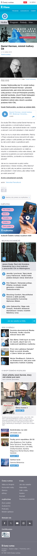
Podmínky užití (24, 549)
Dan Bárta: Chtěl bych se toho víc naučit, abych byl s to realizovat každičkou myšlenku (22, 342)
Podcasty (5, 509)
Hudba (4, 22)
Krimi (5, 214)
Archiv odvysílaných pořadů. (12, 178)
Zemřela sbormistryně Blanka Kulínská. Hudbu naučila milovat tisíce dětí (22, 332)
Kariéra (21, 493)
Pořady (23, 22)
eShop (4, 493)
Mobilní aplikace (8, 512)
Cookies (4, 549)
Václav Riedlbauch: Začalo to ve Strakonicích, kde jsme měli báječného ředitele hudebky (22, 360)
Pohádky (6, 218)
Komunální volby (8, 487)
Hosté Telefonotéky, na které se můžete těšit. (18, 107)
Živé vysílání (7, 226)
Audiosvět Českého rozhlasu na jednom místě (16, 235)
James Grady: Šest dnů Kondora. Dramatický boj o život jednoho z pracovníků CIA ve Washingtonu (16, 266)
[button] (33, 116)
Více (32, 22)
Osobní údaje (13, 549)
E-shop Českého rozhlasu (14, 371)
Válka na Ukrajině (8, 484)
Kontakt (22, 496)
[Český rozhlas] (7, 2)
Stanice (4, 490)
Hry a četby (7, 210)
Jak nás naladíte (25, 484)
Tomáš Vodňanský (30, 79)
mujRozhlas (5, 204)
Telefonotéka (5, 54)
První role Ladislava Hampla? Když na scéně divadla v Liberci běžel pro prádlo (22, 351)
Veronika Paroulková (13, 182)
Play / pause (5, 114)
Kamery (33, 11)
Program (15, 11)
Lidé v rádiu (23, 490)
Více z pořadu (8, 328)
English (4, 550)
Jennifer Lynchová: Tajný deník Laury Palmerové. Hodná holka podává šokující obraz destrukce (19, 275)
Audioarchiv (24, 11)
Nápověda (23, 487)
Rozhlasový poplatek (27, 499)
